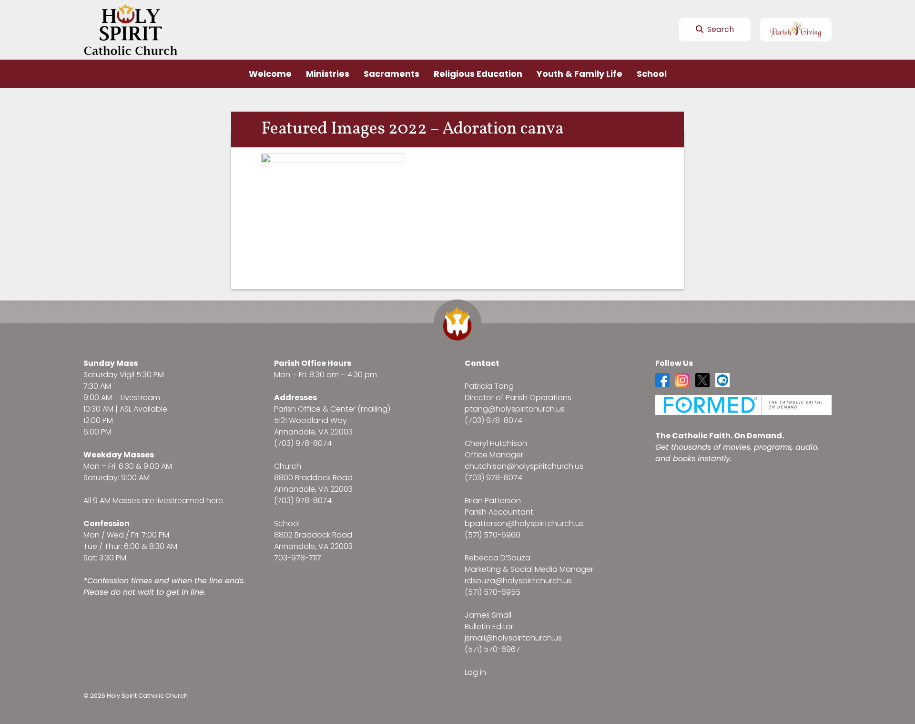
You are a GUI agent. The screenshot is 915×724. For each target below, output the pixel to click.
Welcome (270, 74)
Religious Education (478, 74)
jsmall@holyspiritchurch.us (513, 637)
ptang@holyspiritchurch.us (515, 408)
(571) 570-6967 (492, 649)
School (652, 74)
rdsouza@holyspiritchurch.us (518, 580)
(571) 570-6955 (492, 592)
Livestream (140, 397)
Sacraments (391, 74)
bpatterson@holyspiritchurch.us (524, 523)
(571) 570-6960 (492, 534)
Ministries (327, 74)
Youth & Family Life (579, 74)
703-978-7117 (297, 557)
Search (719, 29)
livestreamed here (189, 500)
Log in (475, 672)
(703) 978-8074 (303, 443)
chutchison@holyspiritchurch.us (524, 466)
